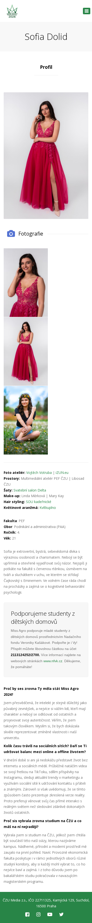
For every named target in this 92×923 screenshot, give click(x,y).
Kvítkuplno (47, 507)
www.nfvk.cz (52, 661)
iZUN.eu (62, 472)
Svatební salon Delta (29, 490)
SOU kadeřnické (38, 501)
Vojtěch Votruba (39, 472)
